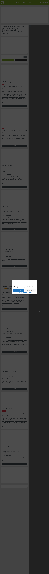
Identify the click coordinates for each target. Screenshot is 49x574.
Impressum (30, 292)
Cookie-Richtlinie (19, 292)
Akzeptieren (19, 290)
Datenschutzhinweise (25, 292)
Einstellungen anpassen (30, 290)
